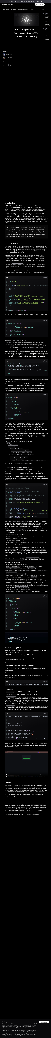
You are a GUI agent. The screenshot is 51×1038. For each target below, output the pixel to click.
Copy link (47, 39)
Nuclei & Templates (47, 18)
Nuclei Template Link (10, 663)
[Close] (49, 1021)
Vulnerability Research (47, 15)
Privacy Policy (28, 1034)
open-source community (36, 804)
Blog (4, 9)
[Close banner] (49, 1)
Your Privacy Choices (10, 1035)
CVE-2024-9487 (28, 234)
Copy (46, 277)
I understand (44, 1022)
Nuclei (17, 650)
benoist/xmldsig (9, 532)
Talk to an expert (39, 4)
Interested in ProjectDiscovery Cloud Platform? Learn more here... (23, 814)
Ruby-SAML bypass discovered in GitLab (27, 206)
